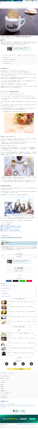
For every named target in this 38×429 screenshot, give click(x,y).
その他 (5, 427)
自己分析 (16, 237)
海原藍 (36, 340)
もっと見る (19, 357)
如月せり (36, 345)
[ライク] (37, 2)
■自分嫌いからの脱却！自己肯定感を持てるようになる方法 (11, 225)
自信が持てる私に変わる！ (7, 63)
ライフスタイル (10, 7)
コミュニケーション (4, 237)
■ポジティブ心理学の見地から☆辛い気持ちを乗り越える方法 (11, 227)
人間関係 (5, 111)
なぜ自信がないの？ (6, 57)
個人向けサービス (2, 427)
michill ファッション (34, 355)
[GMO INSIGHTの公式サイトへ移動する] (4, 401)
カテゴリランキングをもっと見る (19, 326)
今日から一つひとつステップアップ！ (9, 61)
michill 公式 (34, 335)
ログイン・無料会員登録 (19, 369)
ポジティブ (20, 237)
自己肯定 (13, 237)
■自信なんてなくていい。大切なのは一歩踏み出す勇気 (10, 229)
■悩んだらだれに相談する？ (5, 228)
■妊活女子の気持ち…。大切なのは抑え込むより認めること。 (11, 230)
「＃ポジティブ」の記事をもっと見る (7, 222)
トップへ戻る (18, 275)
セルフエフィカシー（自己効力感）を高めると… (10, 59)
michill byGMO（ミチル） (4, 7)
